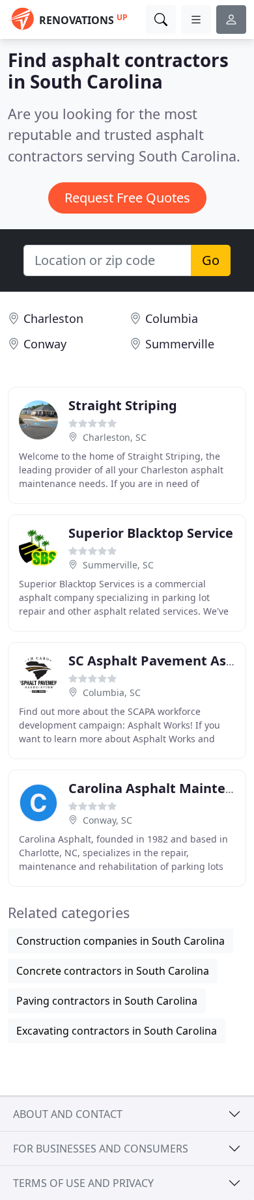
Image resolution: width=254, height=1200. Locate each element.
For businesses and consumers (100, 1148)
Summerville (179, 344)
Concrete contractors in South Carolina (112, 971)
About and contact (67, 1114)
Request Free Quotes (127, 197)
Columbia (171, 318)
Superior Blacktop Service (150, 533)
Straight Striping (122, 405)
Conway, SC (107, 820)
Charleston (53, 318)
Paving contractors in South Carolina (106, 1001)
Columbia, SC (112, 692)
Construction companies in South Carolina (120, 941)
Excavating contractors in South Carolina (116, 1031)
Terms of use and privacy (83, 1183)
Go (210, 260)
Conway (44, 344)
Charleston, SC (115, 437)
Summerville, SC (118, 565)
